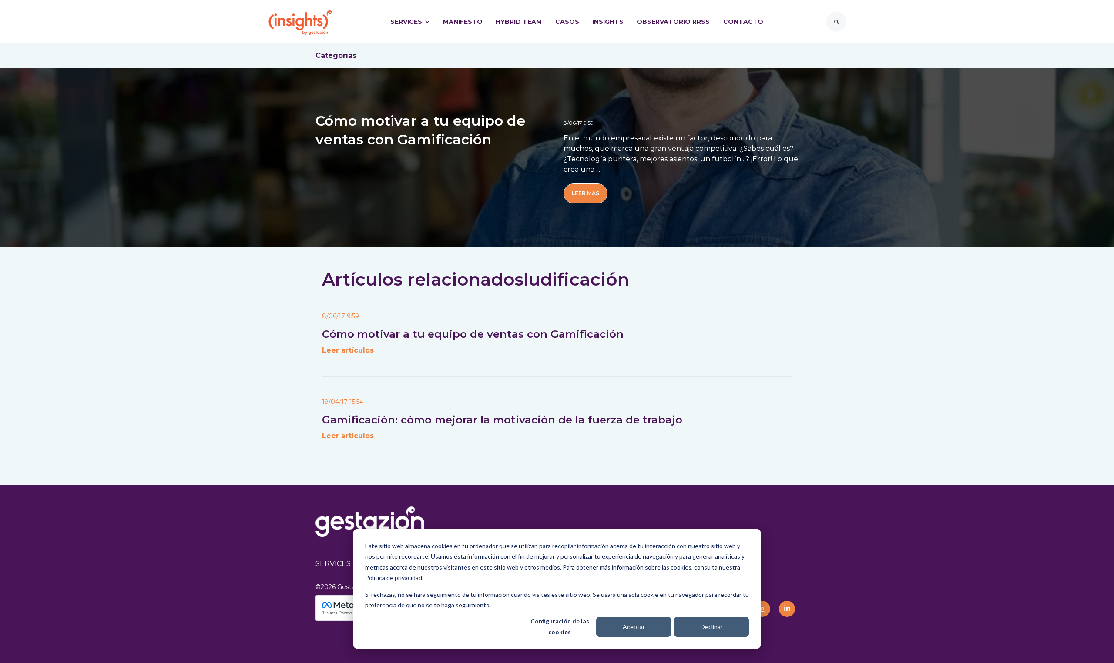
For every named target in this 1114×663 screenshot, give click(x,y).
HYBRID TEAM (519, 22)
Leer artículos (348, 350)
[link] (300, 21)
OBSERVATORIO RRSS (673, 22)
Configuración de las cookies (559, 626)
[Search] (836, 22)
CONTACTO (743, 22)
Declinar (712, 626)
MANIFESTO (463, 22)
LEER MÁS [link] (585, 193)
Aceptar (634, 626)
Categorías (335, 55)
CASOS (567, 22)
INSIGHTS (608, 22)
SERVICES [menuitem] (333, 564)
